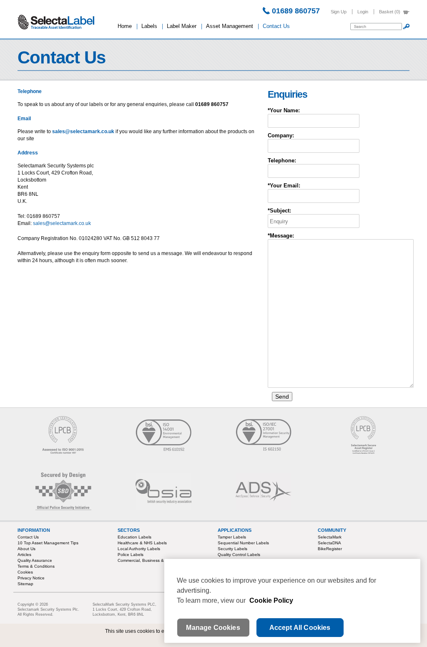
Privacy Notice (31, 578)
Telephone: (282, 160)
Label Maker (181, 26)
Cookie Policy (271, 600)
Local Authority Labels (139, 548)
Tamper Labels (232, 537)
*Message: (281, 236)
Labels (149, 26)
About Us (26, 548)
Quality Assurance (35, 560)
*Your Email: (284, 185)
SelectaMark (330, 537)
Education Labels (134, 537)
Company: (281, 135)
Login (362, 11)
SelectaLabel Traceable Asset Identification (63, 22)
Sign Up (339, 11)
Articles (24, 554)
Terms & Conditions (36, 566)
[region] (292, 601)
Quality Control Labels (239, 554)
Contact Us (276, 26)
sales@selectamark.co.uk (83, 131)
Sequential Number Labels (243, 543)
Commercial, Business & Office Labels (154, 560)
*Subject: (279, 210)
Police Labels (130, 554)
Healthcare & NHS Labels (142, 543)
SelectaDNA (329, 543)
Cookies (25, 572)
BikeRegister (330, 548)
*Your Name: (284, 110)
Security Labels (232, 548)
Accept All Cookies (300, 627)
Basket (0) (389, 11)
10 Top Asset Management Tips (48, 543)
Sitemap (25, 583)
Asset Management (229, 26)
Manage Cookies (213, 627)
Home (125, 26)
